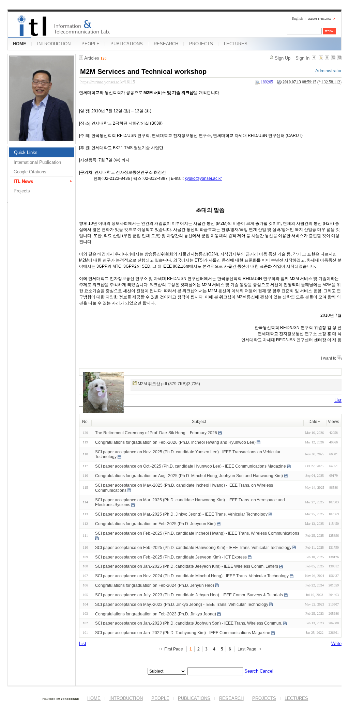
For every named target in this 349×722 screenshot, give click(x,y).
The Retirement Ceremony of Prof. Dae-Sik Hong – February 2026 (156, 432)
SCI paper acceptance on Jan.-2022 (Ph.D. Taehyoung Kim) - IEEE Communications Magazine (182, 632)
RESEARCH (166, 43)
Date (312, 421)
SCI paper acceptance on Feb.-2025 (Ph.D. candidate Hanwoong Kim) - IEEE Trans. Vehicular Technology (193, 547)
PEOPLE (90, 43)
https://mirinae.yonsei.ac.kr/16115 (107, 82)
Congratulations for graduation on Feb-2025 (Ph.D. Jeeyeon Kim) (155, 523)
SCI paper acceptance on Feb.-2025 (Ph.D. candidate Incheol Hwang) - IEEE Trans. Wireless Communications (197, 533)
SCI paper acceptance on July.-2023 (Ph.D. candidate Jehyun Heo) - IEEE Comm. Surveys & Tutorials (189, 595)
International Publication (37, 162)
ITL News (23, 181)
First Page (173, 649)
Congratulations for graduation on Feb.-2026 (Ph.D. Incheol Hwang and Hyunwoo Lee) (175, 442)
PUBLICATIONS (126, 43)
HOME (19, 43)
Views (333, 421)
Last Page (247, 649)
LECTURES (235, 43)
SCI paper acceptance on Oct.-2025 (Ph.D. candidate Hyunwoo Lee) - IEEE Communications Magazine (190, 466)
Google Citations (30, 171)
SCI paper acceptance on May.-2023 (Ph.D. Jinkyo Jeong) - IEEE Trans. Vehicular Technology (181, 604)
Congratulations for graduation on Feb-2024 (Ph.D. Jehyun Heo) (154, 585)
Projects (22, 190)
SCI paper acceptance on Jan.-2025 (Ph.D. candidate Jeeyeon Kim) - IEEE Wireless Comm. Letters (186, 566)
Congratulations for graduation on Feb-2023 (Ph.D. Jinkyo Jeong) (155, 613)
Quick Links (25, 152)
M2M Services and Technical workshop (143, 71)
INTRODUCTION (54, 43)
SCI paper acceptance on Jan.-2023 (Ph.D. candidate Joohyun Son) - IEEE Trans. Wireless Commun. (188, 623)
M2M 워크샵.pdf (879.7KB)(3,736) (169, 383)
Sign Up (282, 58)
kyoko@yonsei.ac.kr (203, 178)
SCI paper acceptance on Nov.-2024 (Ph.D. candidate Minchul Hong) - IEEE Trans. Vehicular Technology (192, 576)
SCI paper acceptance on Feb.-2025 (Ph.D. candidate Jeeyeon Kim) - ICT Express (171, 556)
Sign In (302, 58)
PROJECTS (201, 43)
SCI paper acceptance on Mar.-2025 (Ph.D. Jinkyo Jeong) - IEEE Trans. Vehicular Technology (181, 514)
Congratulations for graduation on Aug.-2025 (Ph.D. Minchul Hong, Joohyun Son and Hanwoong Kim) (189, 475)
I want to (328, 358)
